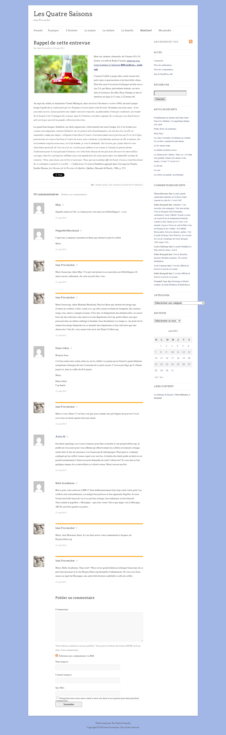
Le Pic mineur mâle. (162, 145)
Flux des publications (163, 65)
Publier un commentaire (74, 194)
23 (167, 364)
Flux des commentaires (163, 69)
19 (183, 358)
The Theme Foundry (120, 723)
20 (189, 358)
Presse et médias (133, 185)
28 (156, 370)
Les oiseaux (115, 185)
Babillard (145, 30)
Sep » (162, 377)
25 (178, 364)
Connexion (158, 60)
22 (161, 364)
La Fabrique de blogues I (164, 394)
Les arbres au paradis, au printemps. (169, 174)
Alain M (60, 436)
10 (172, 352)
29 (161, 370)
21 (156, 364)
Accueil (38, 30)
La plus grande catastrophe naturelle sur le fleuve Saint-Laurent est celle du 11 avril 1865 (170, 197)
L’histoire (71, 30)
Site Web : (60, 688)
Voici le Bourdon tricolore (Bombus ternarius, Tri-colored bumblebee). (170, 257)
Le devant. (158, 165)
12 (183, 352)
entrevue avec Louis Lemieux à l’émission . (118, 65)
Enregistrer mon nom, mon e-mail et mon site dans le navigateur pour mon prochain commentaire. (97, 699)
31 (172, 370)
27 (189, 364)
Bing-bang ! (159, 133)
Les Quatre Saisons (63, 14)
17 (172, 358)
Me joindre (165, 30)
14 (156, 358)
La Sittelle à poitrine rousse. (165, 149)
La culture (108, 30)
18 (178, 358)
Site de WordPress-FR (163, 74)
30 (167, 370)
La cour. (157, 170)
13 (189, 352)
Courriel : (63, 675)
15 (161, 358)
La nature (90, 30)
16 (167, 358)
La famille (127, 30)
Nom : (62, 662)
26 (183, 364)
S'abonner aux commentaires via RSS (76, 655)
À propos (53, 30)
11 (178, 352)
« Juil (156, 377)
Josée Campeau (160, 265)
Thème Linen (101, 723)
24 (172, 364)
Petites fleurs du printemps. (165, 128)
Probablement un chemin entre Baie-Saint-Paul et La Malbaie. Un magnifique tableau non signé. (171, 121)
